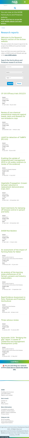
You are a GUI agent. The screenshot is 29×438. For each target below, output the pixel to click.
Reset (19, 83)
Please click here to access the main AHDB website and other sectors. (11, 21)
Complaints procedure (7, 409)
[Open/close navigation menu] (24, 2)
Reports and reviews (7, 395)
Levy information (6, 393)
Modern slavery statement (8, 412)
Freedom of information (8, 411)
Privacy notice (5, 414)
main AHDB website (11, 55)
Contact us (4, 400)
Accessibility (6, 419)
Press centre (4, 404)
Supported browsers (7, 422)
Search (10, 83)
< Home (3, 28)
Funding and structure (7, 392)
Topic (8, 77)
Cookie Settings (5, 437)
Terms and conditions (7, 421)
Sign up (3, 402)
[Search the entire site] (14, 8)
